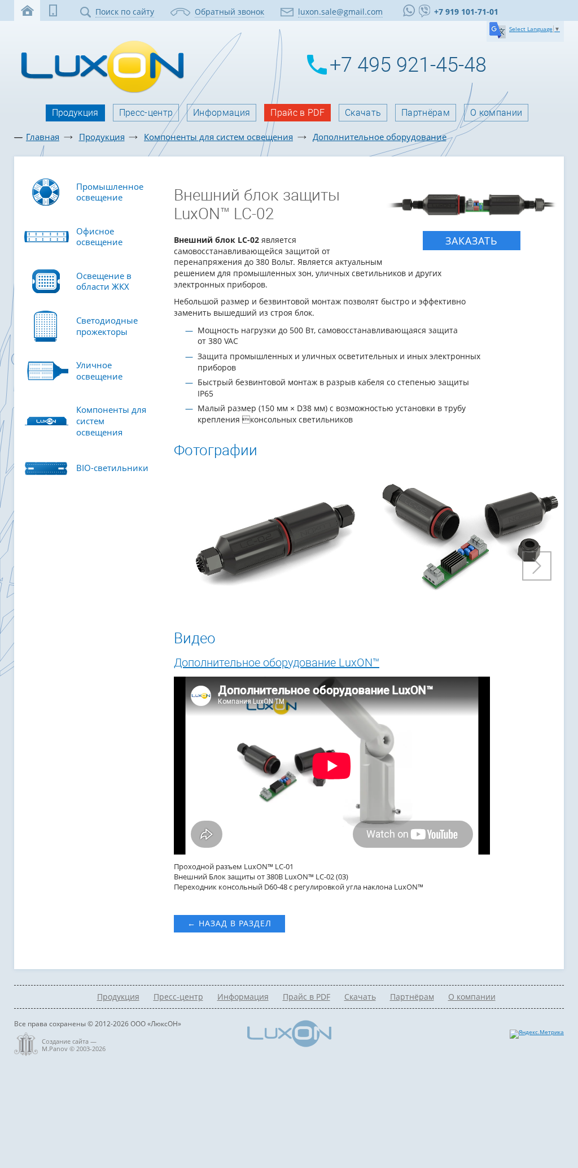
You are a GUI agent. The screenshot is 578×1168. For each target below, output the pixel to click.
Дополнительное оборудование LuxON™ (276, 662)
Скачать (363, 112)
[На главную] (99, 91)
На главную (27, 10)
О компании (496, 112)
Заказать (471, 240)
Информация (221, 112)
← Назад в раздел (229, 923)
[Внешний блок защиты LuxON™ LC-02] (472, 205)
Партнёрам (425, 112)
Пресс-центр (146, 112)
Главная (42, 136)
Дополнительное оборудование (379, 136)
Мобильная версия (53, 10)
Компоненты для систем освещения (218, 136)
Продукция (75, 112)
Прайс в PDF (297, 112)
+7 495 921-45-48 (408, 65)
